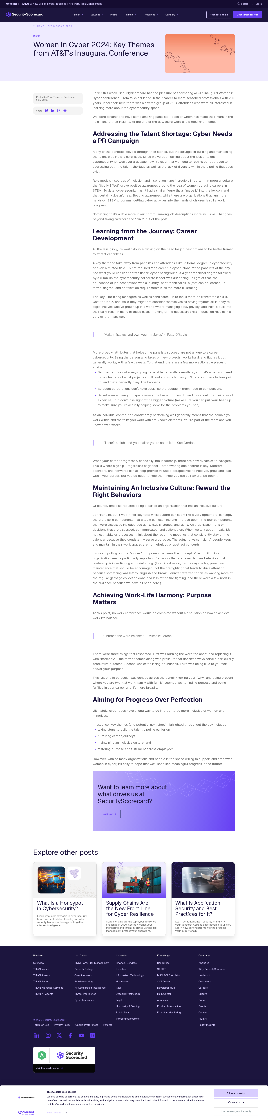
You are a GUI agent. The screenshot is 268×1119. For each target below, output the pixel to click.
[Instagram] (58, 110)
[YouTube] (65, 110)
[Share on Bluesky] (46, 110)
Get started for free (247, 14)
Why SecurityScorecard (212, 969)
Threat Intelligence (85, 993)
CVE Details (163, 981)
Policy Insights (207, 1024)
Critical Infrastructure (128, 993)
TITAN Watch (41, 969)
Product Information (169, 1006)
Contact (203, 1012)
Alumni (203, 1018)
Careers (203, 987)
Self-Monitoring (83, 981)
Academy (162, 1000)
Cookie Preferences (86, 1024)
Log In (259, 3)
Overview (38, 962)
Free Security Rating (169, 1012)
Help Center (164, 993)
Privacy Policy (62, 1024)
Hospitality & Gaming (128, 1006)
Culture (203, 993)
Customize (234, 1102)
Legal (119, 1000)
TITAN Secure (41, 981)
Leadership (205, 975)
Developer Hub (166, 987)
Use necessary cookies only (236, 1111)
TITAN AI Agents (43, 993)
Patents (107, 1024)
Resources (55, 26)
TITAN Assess (41, 975)
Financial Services (126, 962)
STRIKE (161, 969)
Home (40, 26)
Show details (54, 1112)
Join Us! (108, 813)
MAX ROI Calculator (169, 975)
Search (244, 3)
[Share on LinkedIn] (52, 110)
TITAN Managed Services (48, 987)
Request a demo (219, 14)
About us (204, 962)
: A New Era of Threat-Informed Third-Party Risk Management (54, 3)
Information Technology (130, 975)
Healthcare (122, 981)
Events (202, 1006)
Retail (119, 987)
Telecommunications (128, 1018)
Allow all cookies (236, 1093)
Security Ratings (83, 969)
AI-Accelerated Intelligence (90, 987)
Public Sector (124, 1012)
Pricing (113, 14)
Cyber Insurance (84, 1000)
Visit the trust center (48, 1068)
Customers (205, 981)
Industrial (121, 969)
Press (202, 1000)
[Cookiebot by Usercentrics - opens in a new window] (26, 1113)
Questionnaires (83, 975)
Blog (69, 26)
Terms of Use (41, 1024)
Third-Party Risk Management (91, 962)
